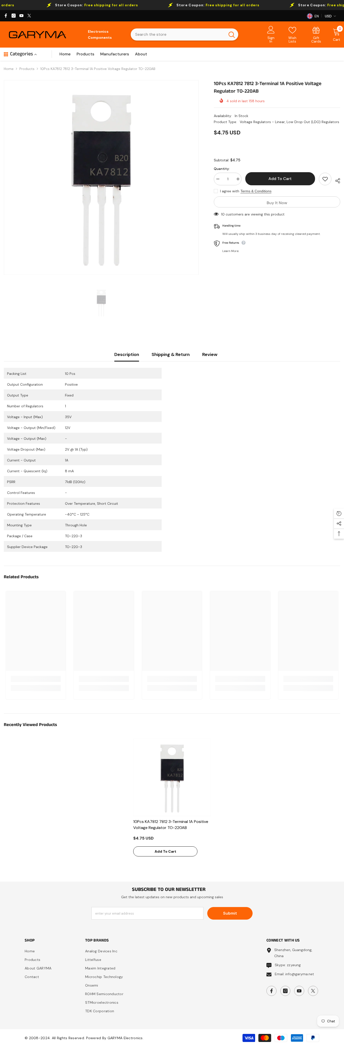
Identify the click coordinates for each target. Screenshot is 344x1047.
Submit (230, 913)
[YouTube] (21, 16)
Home (9, 68)
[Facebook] (6, 16)
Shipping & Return (171, 354)
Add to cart (280, 178)
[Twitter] (29, 16)
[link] (316, 34)
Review (209, 354)
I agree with (229, 191)
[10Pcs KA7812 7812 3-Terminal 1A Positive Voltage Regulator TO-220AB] (172, 777)
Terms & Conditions (255, 191)
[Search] (184, 34)
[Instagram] (14, 16)
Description (126, 354)
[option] (101, 177)
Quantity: (222, 168)
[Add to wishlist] (325, 179)
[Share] (335, 180)
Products (27, 68)
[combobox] (178, 34)
